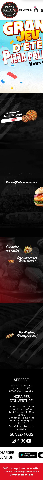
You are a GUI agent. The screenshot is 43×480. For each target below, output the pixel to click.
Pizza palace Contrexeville (25, 468)
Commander (14, 119)
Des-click (32, 471)
